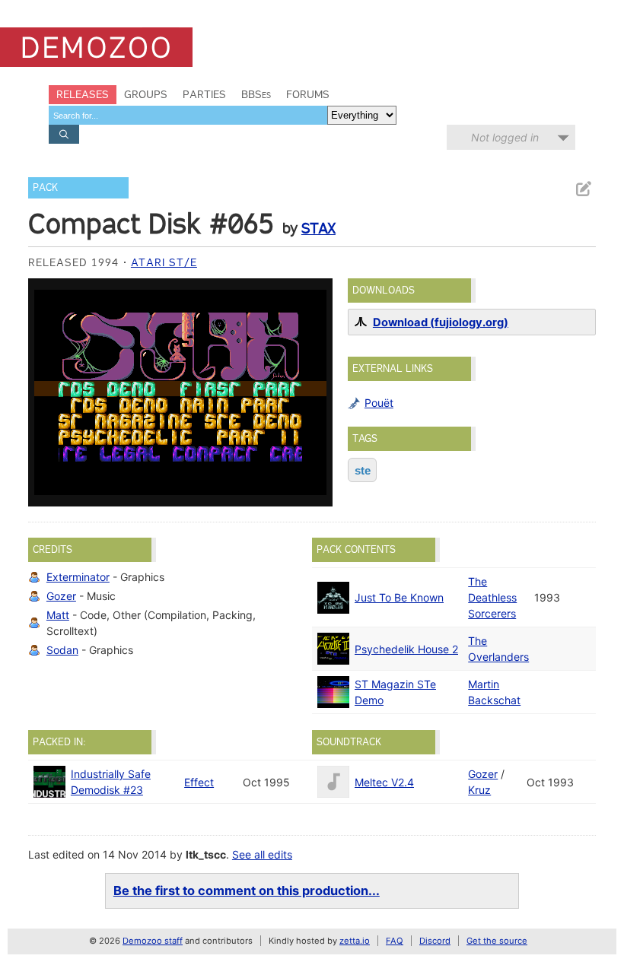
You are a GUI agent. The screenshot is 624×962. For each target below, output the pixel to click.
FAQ (394, 940)
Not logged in (505, 137)
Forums (308, 94)
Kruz (479, 789)
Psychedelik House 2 (406, 649)
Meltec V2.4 (384, 782)
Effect (199, 782)
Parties (204, 94)
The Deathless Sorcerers (492, 597)
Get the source (496, 940)
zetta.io (354, 940)
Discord (434, 940)
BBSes (256, 94)
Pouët (379, 402)
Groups (145, 94)
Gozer (61, 595)
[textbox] (188, 115)
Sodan (62, 649)
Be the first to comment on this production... (246, 890)
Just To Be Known (399, 597)
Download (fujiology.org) (440, 322)
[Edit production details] (583, 189)
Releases (82, 94)
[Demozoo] (96, 47)
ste (363, 470)
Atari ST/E (164, 262)
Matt (57, 614)
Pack (45, 187)
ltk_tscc (206, 854)
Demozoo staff (153, 940)
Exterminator (78, 576)
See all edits (262, 854)
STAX (318, 228)
